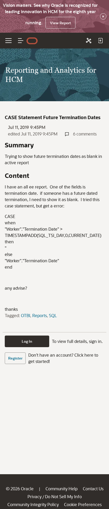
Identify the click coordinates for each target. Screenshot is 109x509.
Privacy (35, 496)
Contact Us (93, 488)
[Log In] (100, 41)
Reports (39, 315)
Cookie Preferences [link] (83, 504)
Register (15, 358)
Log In (27, 341)
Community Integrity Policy (33, 504)
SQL (53, 315)
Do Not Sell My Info (63, 496)
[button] (20, 40)
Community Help (62, 488)
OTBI (25, 315)
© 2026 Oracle (20, 488)
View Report (60, 22)
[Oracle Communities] (88, 40)
